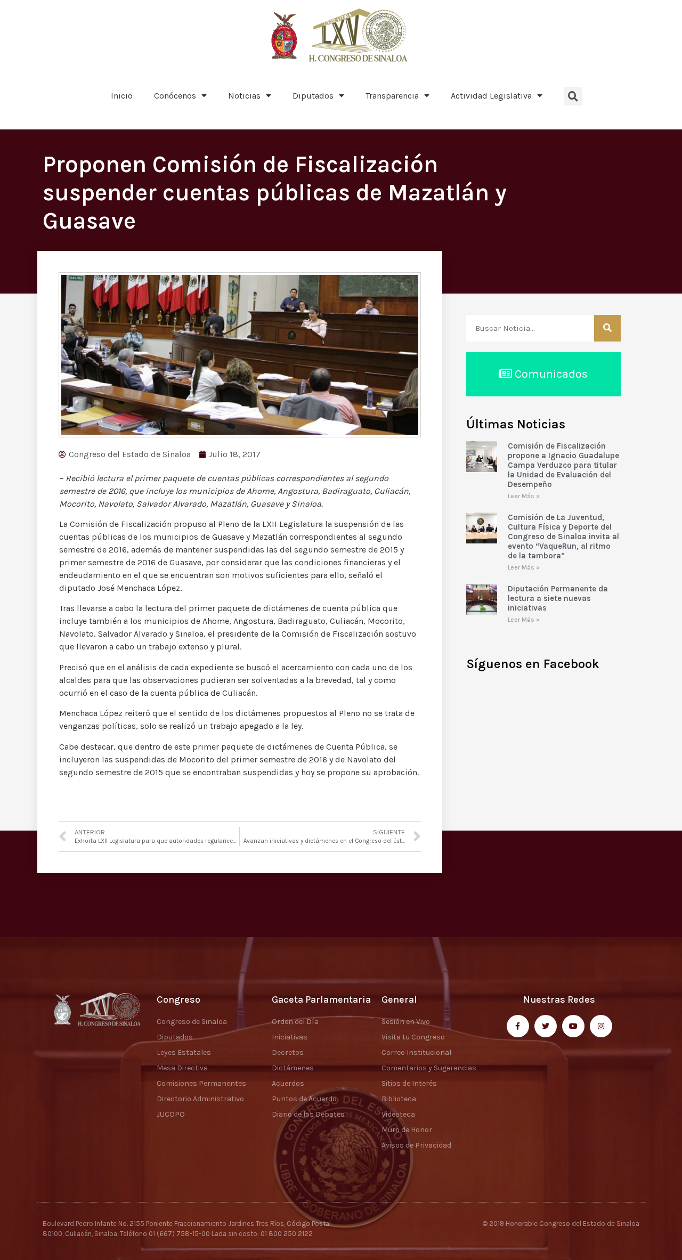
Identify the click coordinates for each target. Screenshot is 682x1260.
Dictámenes (293, 1067)
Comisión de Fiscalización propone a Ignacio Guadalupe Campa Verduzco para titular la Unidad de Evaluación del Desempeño (563, 465)
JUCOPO (171, 1114)
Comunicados (550, 374)
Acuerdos (288, 1083)
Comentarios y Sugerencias (428, 1067)
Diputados (313, 96)
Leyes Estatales (184, 1052)
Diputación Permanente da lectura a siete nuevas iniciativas (558, 598)
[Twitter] (545, 1026)
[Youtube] (573, 1026)
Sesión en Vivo (405, 1021)
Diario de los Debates (308, 1114)
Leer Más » (524, 496)
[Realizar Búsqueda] (607, 328)
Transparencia (392, 96)
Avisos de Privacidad (416, 1145)
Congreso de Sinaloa (192, 1021)
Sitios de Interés (409, 1083)
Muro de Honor (406, 1129)
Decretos (288, 1052)
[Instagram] (601, 1026)
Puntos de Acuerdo (304, 1098)
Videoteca (398, 1114)
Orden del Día (295, 1021)
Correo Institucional (416, 1052)
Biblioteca (398, 1098)
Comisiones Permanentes (201, 1083)
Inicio (122, 96)
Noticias (244, 96)
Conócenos (175, 96)
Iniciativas (289, 1037)
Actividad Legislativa (491, 96)
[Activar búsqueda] (573, 96)
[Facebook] (518, 1026)
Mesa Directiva (182, 1067)
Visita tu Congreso (413, 1037)
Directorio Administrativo (200, 1098)
